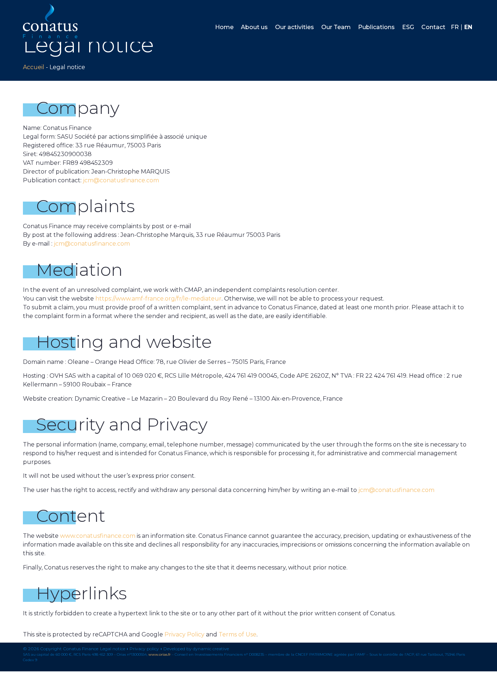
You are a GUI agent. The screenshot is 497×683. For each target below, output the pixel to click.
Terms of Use (238, 634)
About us (254, 27)
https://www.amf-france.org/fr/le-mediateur (158, 298)
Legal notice (112, 648)
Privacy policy (144, 648)
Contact (433, 27)
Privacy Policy (184, 634)
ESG (408, 27)
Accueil (33, 67)
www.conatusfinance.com (97, 535)
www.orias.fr (159, 654)
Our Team (336, 27)
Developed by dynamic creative (196, 648)
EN (468, 27)
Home (224, 27)
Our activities (294, 27)
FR (455, 27)
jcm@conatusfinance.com (121, 180)
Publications (376, 27)
